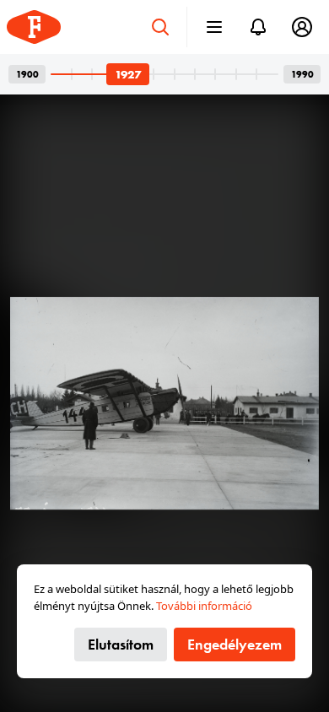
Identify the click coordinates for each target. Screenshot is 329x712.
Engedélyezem (234, 644)
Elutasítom (121, 644)
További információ (204, 605)
